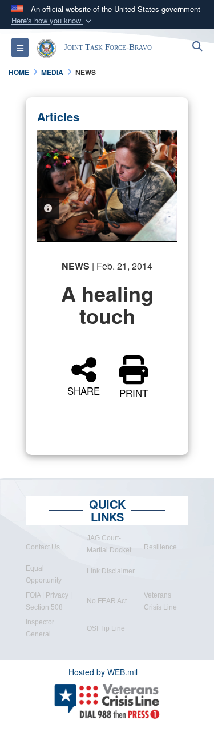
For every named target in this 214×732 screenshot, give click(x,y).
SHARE (83, 389)
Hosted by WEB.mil (103, 672)
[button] (52, 21)
